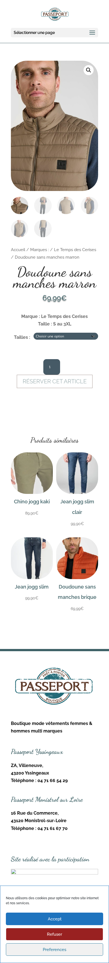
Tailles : (22, 337)
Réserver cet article (55, 381)
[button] (89, 70)
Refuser (54, 934)
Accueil (18, 249)
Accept (54, 919)
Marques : (39, 249)
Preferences (54, 949)
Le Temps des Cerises (75, 249)
